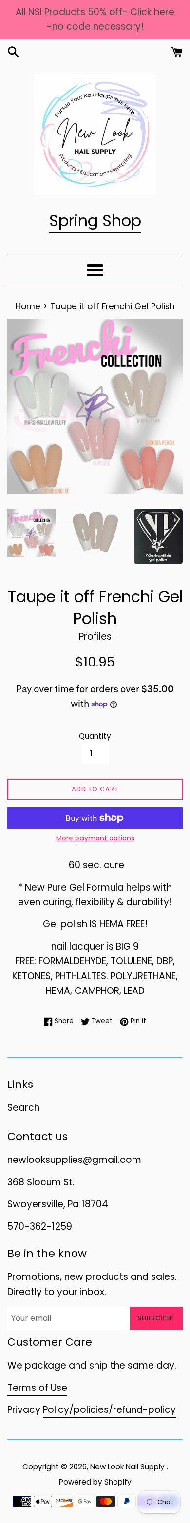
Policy (56, 1409)
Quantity (95, 736)
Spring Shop (95, 220)
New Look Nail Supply (128, 1467)
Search (23, 1107)
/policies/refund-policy (122, 1409)
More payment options (95, 838)
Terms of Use (37, 1387)
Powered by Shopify (95, 1482)
